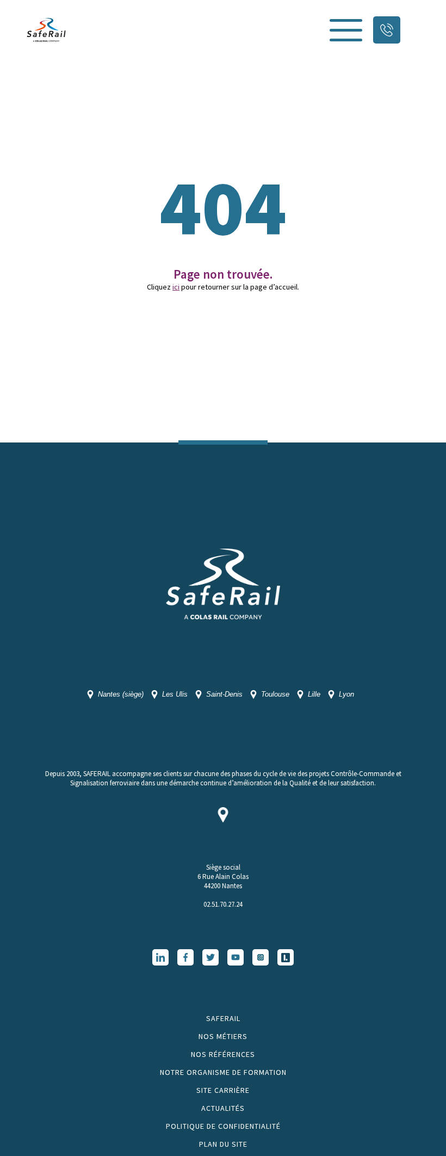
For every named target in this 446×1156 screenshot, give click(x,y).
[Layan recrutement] (285, 957)
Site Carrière (223, 1090)
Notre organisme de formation (223, 1072)
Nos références (223, 1054)
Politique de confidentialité (223, 1126)
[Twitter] (210, 957)
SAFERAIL (223, 1018)
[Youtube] (235, 957)
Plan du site (223, 1144)
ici (175, 287)
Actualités (223, 1108)
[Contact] (386, 30)
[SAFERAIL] (46, 29)
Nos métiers (223, 1036)
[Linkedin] (160, 957)
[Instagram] (260, 957)
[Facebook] (185, 957)
